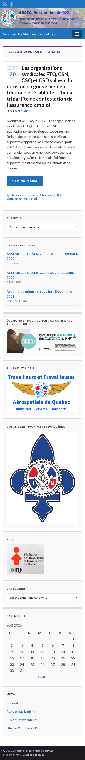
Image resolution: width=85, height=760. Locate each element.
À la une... (26, 110)
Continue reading (24, 181)
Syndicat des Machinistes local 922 (29, 34)
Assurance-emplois (25, 195)
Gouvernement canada (22, 199)
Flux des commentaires (22, 720)
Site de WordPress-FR (22, 728)
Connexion (14, 703)
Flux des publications (21, 711)
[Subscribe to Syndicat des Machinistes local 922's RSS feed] (5, 3)
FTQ (57, 195)
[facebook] (11, 3)
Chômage (46, 195)
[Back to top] (75, 750)
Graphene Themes (33, 754)
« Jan (41, 676)
